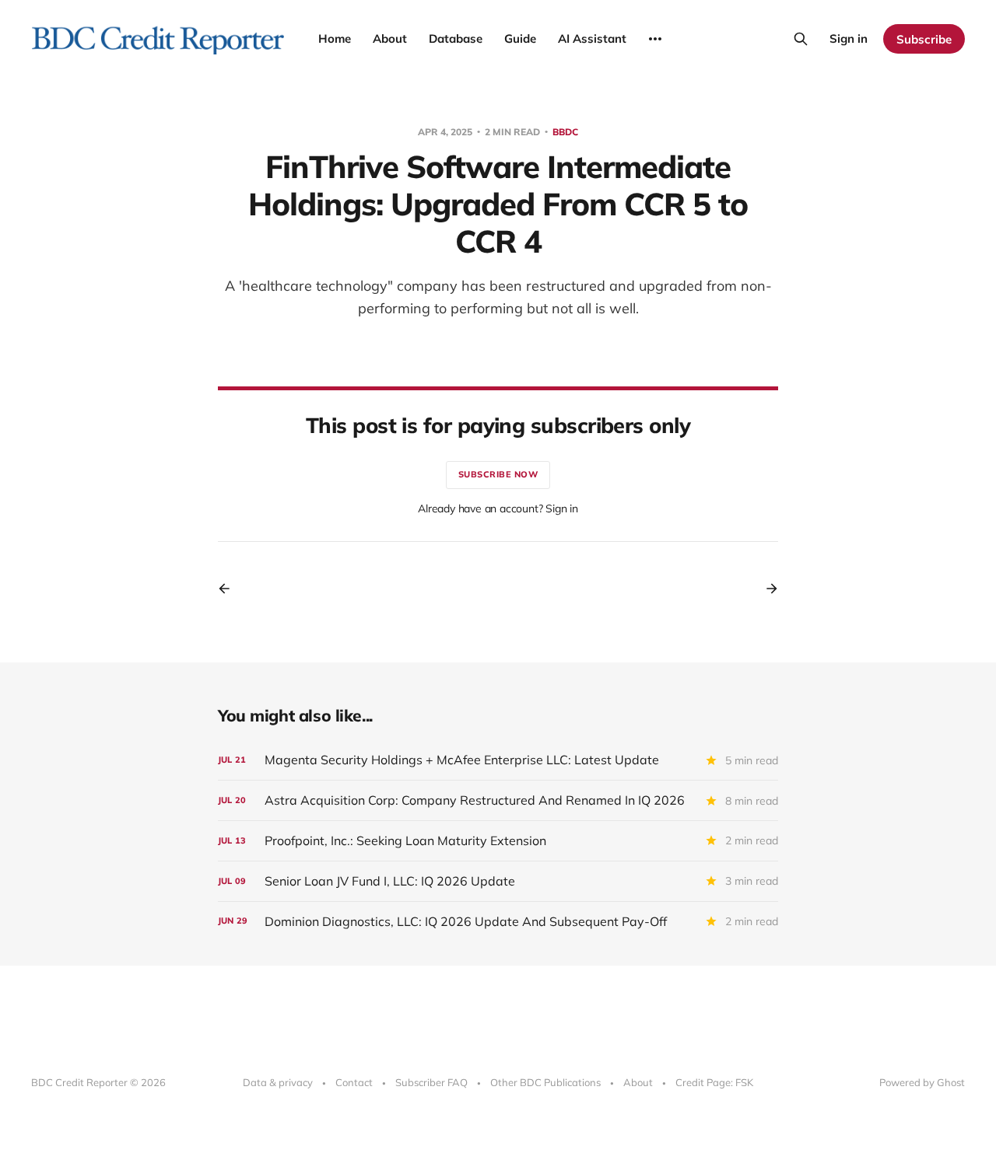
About (390, 38)
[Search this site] (800, 39)
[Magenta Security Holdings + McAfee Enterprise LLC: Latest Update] (498, 760)
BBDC (565, 132)
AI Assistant (592, 38)
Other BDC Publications (545, 1082)
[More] (655, 39)
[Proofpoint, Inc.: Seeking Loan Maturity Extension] (498, 841)
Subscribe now (498, 474)
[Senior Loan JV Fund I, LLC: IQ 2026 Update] (498, 881)
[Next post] (766, 588)
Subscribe (924, 39)
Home (334, 38)
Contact (354, 1082)
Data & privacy (278, 1082)
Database (455, 38)
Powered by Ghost (922, 1082)
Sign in (848, 38)
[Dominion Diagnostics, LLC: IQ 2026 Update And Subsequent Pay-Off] (498, 922)
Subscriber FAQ (431, 1082)
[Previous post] (229, 588)
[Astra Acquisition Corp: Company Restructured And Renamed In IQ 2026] (498, 800)
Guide (520, 38)
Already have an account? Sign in (498, 508)
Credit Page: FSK (714, 1082)
